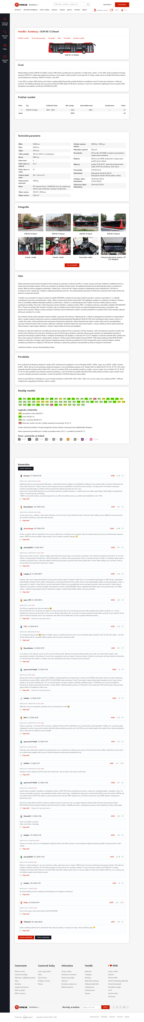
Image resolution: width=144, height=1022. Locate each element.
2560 (69, 405)
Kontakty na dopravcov (69, 984)
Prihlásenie (122, 4)
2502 (24, 399)
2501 (20, 399)
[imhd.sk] (21, 5)
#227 (42, 703)
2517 (90, 399)
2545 (110, 402)
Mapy (17, 981)
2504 (33, 399)
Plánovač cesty (20, 971)
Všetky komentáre (43, 937)
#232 (33, 605)
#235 (113, 547)
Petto (26, 902)
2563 (83, 405)
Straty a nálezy (67, 971)
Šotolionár (111, 996)
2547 (119, 402)
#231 (38, 632)
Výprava (87, 993)
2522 (112, 399)
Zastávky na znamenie (69, 974)
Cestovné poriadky (21, 974)
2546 (114, 402)
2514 (77, 399)
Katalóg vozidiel (78, 38)
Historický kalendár (114, 984)
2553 (38, 405)
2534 (60, 402)
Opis (59, 38)
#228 (33, 675)
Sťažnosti (65, 981)
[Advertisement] (72, 20)
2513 (73, 399)
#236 (38, 481)
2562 (78, 405)
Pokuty (40, 984)
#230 (114, 669)
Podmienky (104, 1017)
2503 (29, 399)
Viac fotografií (72, 265)
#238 (113, 476)
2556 (51, 405)
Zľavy (40, 974)
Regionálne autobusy (92, 981)
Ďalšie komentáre (26, 937)
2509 (56, 399)
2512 (68, 399)
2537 (74, 402)
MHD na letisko (20, 990)
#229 (114, 698)
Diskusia (54, 10)
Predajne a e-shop (44, 981)
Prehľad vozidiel (23, 38)
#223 (35, 788)
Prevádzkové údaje (114, 987)
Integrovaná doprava (22, 987)
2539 (83, 402)
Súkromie (112, 1017)
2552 (33, 405)
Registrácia (107, 4)
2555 (47, 405)
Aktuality (18, 10)
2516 (86, 399)
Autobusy (33, 31)
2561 (74, 405)
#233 (113, 600)
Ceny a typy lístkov (44, 971)
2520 (103, 399)
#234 (113, 574)
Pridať (105, 1007)
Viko (25, 626)
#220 (111, 902)
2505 (38, 399)
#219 (35, 888)
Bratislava (33, 1007)
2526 (24, 402)
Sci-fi (110, 990)
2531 (47, 402)
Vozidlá (62, 10)
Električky (88, 971)
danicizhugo (28, 528)
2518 (94, 399)
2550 (24, 405)
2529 (38, 402)
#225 (42, 553)
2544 (105, 402)
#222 (37, 840)
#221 (35, 862)
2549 (20, 405)
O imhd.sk (120, 1017)
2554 (42, 405)
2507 (47, 399)
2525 (20, 402)
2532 (51, 402)
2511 (64, 399)
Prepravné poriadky (68, 978)
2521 (107, 399)
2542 (96, 402)
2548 (123, 402)
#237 (113, 507)
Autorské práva (94, 1017)
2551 (29, 405)
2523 (117, 399)
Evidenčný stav (90, 990)
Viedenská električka (92, 984)
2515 (81, 399)
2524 (121, 399)
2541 (92, 402)
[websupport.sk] (28, 1017)
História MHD (112, 978)
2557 (56, 405)
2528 (33, 402)
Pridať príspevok (25, 468)
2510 (60, 399)
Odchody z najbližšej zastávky (25, 978)
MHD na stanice (20, 993)
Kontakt (127, 1017)
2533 (56, 402)
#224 (113, 816)
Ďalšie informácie (67, 987)
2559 (65, 405)
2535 (65, 402)
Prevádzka (67, 38)
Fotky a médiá (44, 10)
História (77, 10)
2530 (42, 402)
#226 (35, 747)
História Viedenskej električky (118, 981)
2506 (42, 399)
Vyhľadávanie (89, 987)
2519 (99, 399)
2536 (69, 402)
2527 (29, 402)
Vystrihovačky (113, 993)
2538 (78, 402)
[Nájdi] (88, 4)
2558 (60, 405)
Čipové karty (42, 978)
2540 (87, 402)
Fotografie (51, 38)
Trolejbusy (88, 974)
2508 (51, 399)
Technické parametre (38, 38)
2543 (101, 402)
